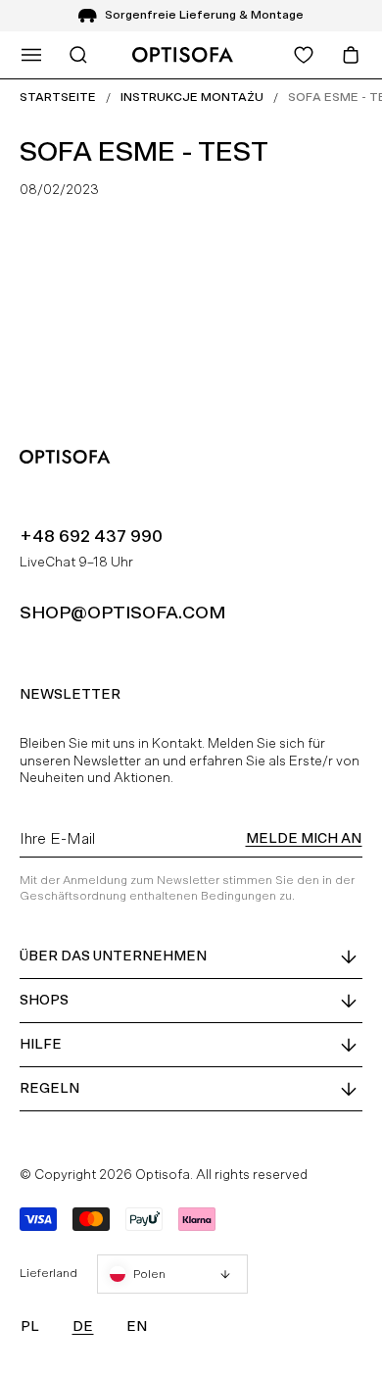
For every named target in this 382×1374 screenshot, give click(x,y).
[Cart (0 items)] (350, 54)
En (136, 1326)
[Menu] (31, 54)
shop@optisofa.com (122, 612)
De (82, 1326)
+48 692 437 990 (91, 535)
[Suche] (78, 54)
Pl (30, 1326)
